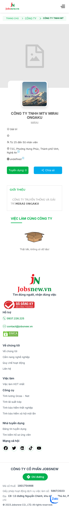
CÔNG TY (30, 18)
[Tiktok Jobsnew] (31, 448)
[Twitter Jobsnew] (14, 448)
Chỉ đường (37, 476)
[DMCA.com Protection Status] (11, 333)
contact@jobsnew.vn (20, 326)
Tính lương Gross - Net (16, 395)
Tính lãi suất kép (12, 401)
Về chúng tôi (10, 351)
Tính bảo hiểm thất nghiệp (18, 407)
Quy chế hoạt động (14, 362)
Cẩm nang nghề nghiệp (16, 356)
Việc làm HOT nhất (13, 384)
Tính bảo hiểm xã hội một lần (19, 413)
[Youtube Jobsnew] (39, 448)
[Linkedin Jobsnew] (22, 448)
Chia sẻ (50, 170)
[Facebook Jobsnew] (6, 448)
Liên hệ (7, 368)
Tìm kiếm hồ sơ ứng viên (17, 434)
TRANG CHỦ (12, 18)
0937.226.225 (15, 318)
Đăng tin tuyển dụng (14, 428)
